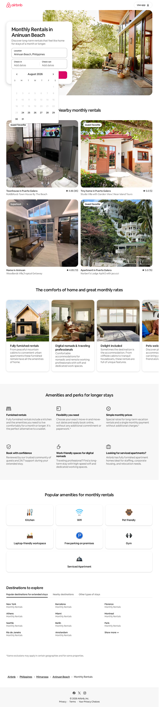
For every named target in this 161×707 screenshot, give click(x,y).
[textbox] (25, 65)
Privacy (62, 701)
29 (53, 112)
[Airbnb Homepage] (14, 5)
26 (35, 112)
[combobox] (39, 54)
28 (47, 112)
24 (23, 112)
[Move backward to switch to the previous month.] (17, 74)
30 (16, 119)
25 (29, 112)
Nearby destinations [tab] (63, 594)
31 (23, 119)
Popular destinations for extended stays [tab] (27, 594)
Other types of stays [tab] (89, 594)
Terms (72, 701)
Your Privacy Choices (89, 701)
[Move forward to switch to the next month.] (53, 74)
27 (41, 112)
